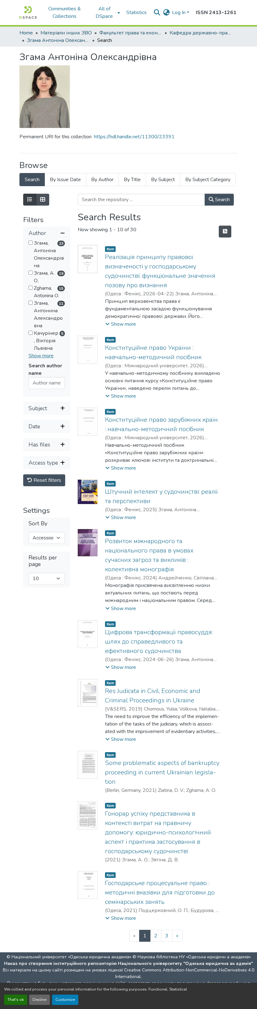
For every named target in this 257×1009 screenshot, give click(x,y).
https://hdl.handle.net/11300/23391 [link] (134, 136)
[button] (28, 12)
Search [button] (222, 199)
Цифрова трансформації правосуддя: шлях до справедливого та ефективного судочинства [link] (159, 641)
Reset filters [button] (46, 480)
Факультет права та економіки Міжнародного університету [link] (130, 32)
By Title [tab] (132, 179)
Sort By (38, 523)
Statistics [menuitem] (136, 12)
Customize (65, 999)
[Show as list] (29, 200)
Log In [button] (179, 12)
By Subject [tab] (163, 179)
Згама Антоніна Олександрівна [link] (58, 40)
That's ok (16, 999)
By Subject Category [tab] (207, 179)
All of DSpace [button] (104, 12)
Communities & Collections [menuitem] (64, 12)
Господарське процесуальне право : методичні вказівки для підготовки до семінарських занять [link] (160, 892)
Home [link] (26, 32)
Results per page (43, 561)
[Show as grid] (42, 200)
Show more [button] (41, 355)
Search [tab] (32, 179)
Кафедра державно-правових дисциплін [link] (201, 32)
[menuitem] (106, 12)
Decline (39, 999)
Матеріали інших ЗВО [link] (66, 32)
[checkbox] (31, 243)
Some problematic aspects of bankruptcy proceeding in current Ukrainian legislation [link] (162, 772)
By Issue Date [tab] (65, 179)
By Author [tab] (102, 179)
